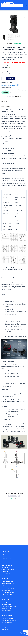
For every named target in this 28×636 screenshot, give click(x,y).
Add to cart (10, 78)
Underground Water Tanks (7, 588)
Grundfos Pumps (15, 85)
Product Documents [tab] (6, 106)
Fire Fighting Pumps (6, 604)
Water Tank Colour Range (7, 592)
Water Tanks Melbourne (7, 618)
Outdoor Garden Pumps (7, 608)
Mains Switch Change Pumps (8, 606)
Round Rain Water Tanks (7, 581)
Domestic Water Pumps (7, 602)
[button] (24, 17)
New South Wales (5, 626)
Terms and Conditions (6, 565)
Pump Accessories (6, 610)
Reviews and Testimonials (7, 560)
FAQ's (2, 556)
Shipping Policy (5, 571)
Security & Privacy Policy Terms (9, 569)
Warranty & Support (6, 573)
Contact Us (4, 561)
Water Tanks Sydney (6, 622)
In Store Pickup (6, 73)
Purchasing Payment (6, 558)
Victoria (3, 624)
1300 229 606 (8, 9)
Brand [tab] (3, 103)
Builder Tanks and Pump (7, 585)
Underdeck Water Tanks (7, 590)
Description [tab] (4, 101)
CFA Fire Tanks (5, 587)
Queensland (4, 627)
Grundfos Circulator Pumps (12, 84)
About (2, 554)
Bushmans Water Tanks (7, 594)
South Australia (5, 629)
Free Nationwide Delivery (8, 74)
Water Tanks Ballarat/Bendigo (8, 620)
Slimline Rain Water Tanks (7, 583)
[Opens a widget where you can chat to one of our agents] (22, 633)
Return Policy (4, 567)
